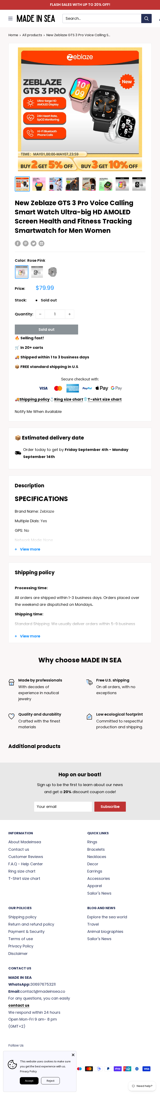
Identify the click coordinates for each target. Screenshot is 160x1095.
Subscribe (110, 806)
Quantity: (24, 314)
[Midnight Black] (52, 272)
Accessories (98, 878)
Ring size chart (21, 871)
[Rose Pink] (21, 272)
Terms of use (20, 938)
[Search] (146, 18)
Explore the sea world (107, 917)
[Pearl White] (37, 272)
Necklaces (96, 856)
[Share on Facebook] (18, 243)
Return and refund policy (31, 924)
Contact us (18, 849)
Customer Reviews (25, 856)
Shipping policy (22, 917)
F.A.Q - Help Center (25, 864)
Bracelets (96, 849)
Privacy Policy (20, 946)
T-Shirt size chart (24, 878)
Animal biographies (105, 931)
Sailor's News (99, 893)
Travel (93, 924)
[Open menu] (10, 18)
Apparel (94, 885)
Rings (92, 841)
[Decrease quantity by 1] (40, 314)
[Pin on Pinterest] (26, 243)
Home (13, 35)
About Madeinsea (24, 841)
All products (32, 35)
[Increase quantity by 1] (69, 314)
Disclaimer (18, 953)
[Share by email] (41, 243)
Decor (92, 864)
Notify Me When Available (38, 411)
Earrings (94, 871)
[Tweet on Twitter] (33, 243)
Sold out (47, 329)
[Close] (73, 1054)
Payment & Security (26, 931)
